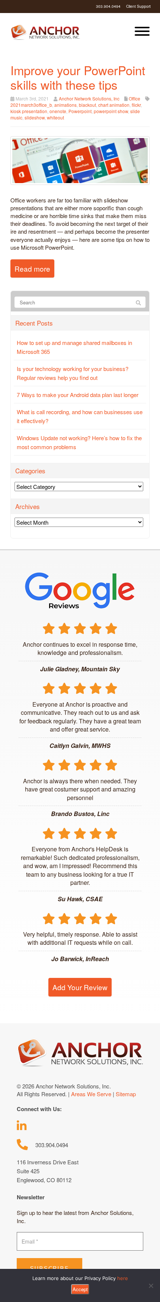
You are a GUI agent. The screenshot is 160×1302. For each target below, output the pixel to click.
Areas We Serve (91, 1094)
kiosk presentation (28, 111)
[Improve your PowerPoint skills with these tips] (80, 159)
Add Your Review (80, 987)
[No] (150, 1285)
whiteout (55, 117)
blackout (87, 105)
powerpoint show (111, 111)
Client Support (138, 6)
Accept (80, 1289)
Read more (32, 268)
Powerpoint (80, 111)
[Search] (138, 302)
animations (65, 105)
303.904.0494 (108, 6)
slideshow (35, 117)
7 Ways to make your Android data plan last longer (77, 395)
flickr (136, 105)
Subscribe (49, 1268)
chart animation (113, 105)
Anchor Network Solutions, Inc (89, 98)
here (122, 1278)
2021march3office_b (31, 105)
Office (134, 98)
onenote (57, 111)
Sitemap (126, 1094)
